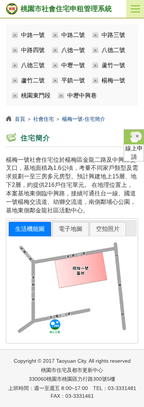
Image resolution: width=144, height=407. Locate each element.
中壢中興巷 (82, 95)
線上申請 (134, 152)
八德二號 (113, 50)
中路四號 (33, 50)
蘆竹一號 (113, 65)
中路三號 (113, 35)
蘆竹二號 (33, 80)
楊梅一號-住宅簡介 (83, 119)
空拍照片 (108, 229)
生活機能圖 (30, 229)
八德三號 (33, 65)
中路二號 (73, 35)
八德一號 (73, 50)
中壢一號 (73, 65)
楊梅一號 (113, 80)
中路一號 (33, 35)
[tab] (30, 229)
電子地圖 (70, 229)
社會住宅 (43, 119)
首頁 (20, 119)
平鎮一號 (73, 80)
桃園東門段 (36, 95)
